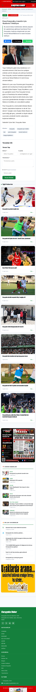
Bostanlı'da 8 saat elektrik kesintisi (16, 527)
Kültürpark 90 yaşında (16, 480)
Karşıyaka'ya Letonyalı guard (14, 557)
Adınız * (4, 150)
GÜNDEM (3, 631)
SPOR (9, 9)
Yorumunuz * (6, 157)
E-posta (21, 150)
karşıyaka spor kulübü (23, 128)
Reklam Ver (4, 658)
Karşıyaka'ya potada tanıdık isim (19, 473)
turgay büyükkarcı (8, 135)
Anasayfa (4, 9)
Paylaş (8, 41)
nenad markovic (23, 132)
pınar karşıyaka (12, 132)
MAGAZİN (4, 646)
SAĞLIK (3, 648)
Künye (3, 656)
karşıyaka (12, 128)
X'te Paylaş (18, 41)
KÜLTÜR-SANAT (5, 638)
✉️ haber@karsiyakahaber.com (10, 683)
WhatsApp (28, 41)
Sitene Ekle (4, 670)
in (9, 623)
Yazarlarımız (4, 673)
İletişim (3, 661)
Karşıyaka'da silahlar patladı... (15, 533)
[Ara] (2, 5)
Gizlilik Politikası (5, 663)
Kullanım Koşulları (6, 665)
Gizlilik (30, 688)
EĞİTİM (3, 643)
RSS (2, 668)
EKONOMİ (3, 636)
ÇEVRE (3, 641)
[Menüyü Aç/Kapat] (33, 5)
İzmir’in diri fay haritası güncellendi (16, 552)
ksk (4, 132)
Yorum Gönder (9, 177)
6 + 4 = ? (9, 169)
